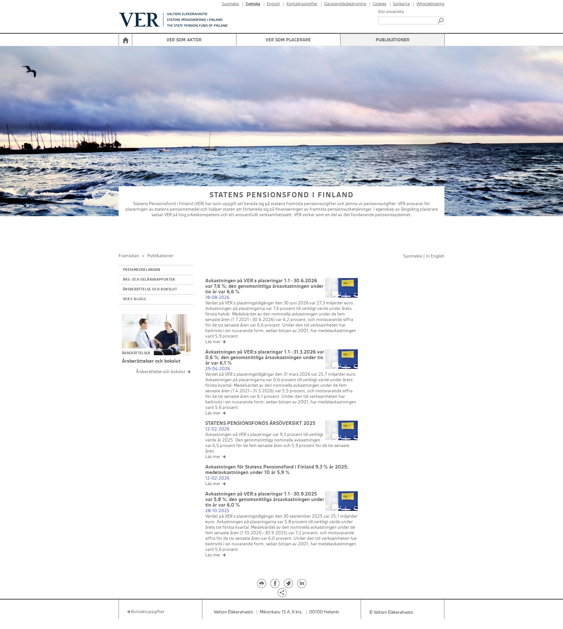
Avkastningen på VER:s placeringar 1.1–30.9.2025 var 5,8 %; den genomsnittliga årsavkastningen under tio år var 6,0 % (264, 499)
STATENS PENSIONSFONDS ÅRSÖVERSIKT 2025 (260, 423)
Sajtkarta (401, 4)
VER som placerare (288, 39)
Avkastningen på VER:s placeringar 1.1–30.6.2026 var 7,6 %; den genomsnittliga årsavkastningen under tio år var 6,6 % (264, 286)
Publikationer (393, 39)
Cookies (379, 4)
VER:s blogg (134, 299)
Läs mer (213, 341)
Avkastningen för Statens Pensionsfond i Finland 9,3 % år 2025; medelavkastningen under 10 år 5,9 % (276, 469)
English (273, 4)
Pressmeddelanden (141, 270)
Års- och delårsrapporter (149, 280)
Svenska (253, 4)
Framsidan (129, 255)
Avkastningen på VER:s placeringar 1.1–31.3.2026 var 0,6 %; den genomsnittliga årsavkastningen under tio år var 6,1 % (264, 357)
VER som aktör (184, 39)
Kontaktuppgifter (302, 4)
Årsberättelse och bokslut (150, 289)
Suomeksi (230, 4)
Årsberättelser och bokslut (151, 361)
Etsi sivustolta (391, 11)
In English (435, 256)
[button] (441, 20)
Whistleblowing (430, 4)
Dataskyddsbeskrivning (345, 4)
